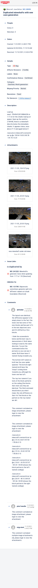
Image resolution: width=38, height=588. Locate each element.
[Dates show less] (5, 39)
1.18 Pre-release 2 (25, 98)
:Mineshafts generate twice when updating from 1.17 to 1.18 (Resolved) (21, 273)
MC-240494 (27, 9)
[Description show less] (5, 106)
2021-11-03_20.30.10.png (20, 224)
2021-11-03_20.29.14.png (20, 196)
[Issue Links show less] (5, 261)
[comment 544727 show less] (9, 506)
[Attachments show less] (5, 145)
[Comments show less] (5, 302)
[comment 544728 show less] (9, 310)
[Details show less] (5, 61)
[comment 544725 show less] (9, 527)
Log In (34, 3)
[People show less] (5, 23)
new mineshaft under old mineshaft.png (23, 251)
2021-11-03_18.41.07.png (20, 168)
